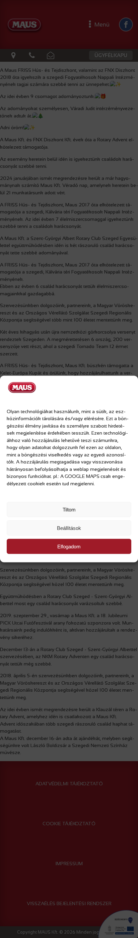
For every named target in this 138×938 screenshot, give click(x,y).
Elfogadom (69, 546)
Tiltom (69, 509)
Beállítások (69, 528)
